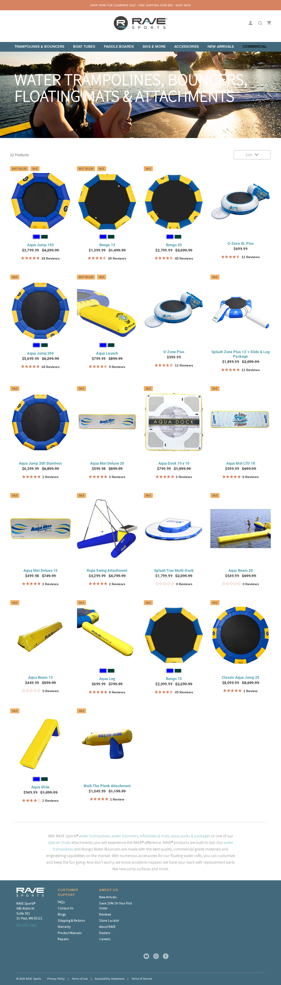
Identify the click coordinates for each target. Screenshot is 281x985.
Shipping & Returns (71, 920)
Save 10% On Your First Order (115, 905)
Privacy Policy (56, 978)
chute (65, 842)
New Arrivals (221, 47)
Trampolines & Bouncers (39, 47)
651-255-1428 (26, 925)
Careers (104, 939)
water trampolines (94, 835)
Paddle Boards (119, 47)
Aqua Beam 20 (240, 570)
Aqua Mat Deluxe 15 (40, 570)
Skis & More (154, 47)
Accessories (186, 47)
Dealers (104, 933)
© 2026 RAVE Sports (28, 978)
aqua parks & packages (190, 835)
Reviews (105, 914)
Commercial (255, 47)
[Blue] (36, 237)
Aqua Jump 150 (40, 245)
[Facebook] (164, 956)
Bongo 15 (174, 678)
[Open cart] (268, 23)
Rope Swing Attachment (107, 570)
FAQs (61, 902)
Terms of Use (80, 978)
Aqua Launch (107, 353)
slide (51, 842)
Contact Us (65, 908)
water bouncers (124, 835)
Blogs (62, 914)
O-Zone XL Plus (241, 243)
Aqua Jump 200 (40, 353)
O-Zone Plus (173, 352)
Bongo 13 (107, 245)
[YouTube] (145, 956)
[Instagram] (154, 956)
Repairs (63, 939)
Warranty (64, 927)
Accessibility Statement (109, 978)
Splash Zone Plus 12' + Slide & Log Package (240, 354)
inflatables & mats (155, 835)
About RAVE (107, 927)
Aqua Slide (40, 787)
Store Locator (109, 920)
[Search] (258, 23)
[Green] (44, 237)
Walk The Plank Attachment (107, 786)
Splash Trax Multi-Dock (174, 570)
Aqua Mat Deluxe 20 (107, 463)
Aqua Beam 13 (40, 677)
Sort (249, 154)
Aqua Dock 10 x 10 (173, 463)
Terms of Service (141, 978)
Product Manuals (70, 933)
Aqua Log (107, 678)
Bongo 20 (174, 245)
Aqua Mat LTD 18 (240, 463)
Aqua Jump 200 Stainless (40, 463)
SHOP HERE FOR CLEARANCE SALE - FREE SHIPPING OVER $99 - (140, 5)
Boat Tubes (84, 47)
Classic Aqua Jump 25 (240, 677)
